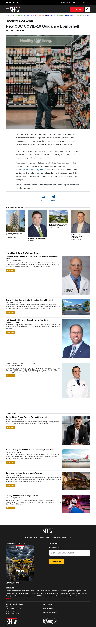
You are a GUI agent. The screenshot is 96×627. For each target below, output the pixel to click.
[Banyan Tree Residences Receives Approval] (15, 221)
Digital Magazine (83, 2)
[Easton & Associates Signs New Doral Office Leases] (59, 217)
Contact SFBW (48, 608)
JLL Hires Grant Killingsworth (37, 238)
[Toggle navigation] (7, 9)
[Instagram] (10, 3)
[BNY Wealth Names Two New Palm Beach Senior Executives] (80, 222)
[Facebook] (7, 3)
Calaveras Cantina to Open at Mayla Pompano (24, 473)
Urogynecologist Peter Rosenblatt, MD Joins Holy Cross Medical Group (32, 257)
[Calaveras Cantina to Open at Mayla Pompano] (76, 481)
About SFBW (47, 604)
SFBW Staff (18, 260)
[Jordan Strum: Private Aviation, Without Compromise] (76, 431)
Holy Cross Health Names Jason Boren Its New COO (27, 320)
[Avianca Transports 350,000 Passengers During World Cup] (76, 459)
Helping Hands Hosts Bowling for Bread (22, 496)
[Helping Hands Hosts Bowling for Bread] (76, 504)
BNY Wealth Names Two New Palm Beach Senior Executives (80, 236)
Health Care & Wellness (19, 21)
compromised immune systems (32, 170)
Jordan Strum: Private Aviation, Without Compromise (27, 417)
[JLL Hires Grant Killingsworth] (37, 224)
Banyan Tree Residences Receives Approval (14, 234)
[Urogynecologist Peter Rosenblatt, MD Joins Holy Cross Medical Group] (76, 276)
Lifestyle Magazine (68, 2)
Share (53, 200)
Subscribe (76, 9)
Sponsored (45, 537)
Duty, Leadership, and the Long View (21, 363)
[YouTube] (16, 3)
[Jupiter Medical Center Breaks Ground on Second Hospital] (76, 307)
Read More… (10, 598)
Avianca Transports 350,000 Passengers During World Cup (29, 450)
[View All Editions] (20, 563)
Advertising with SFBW (61, 537)
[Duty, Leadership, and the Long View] (76, 381)
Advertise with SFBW (50, 612)
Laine (17, 322)
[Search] (87, 9)
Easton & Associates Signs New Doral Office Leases (58, 225)
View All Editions (13, 583)
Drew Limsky (20, 30)
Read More (10, 270)
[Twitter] (13, 3)
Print (42, 200)
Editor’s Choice (32, 537)
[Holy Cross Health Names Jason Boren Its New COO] (76, 339)
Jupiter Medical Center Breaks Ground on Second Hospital (29, 300)
